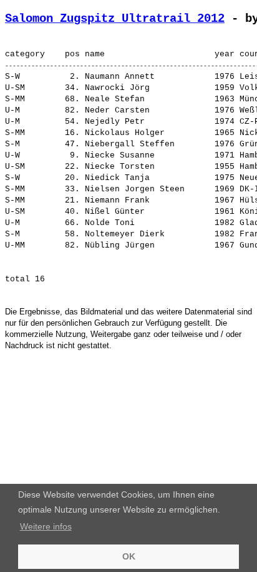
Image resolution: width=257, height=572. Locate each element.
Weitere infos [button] (46, 526)
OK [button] (128, 556)
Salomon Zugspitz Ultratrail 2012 (115, 19)
